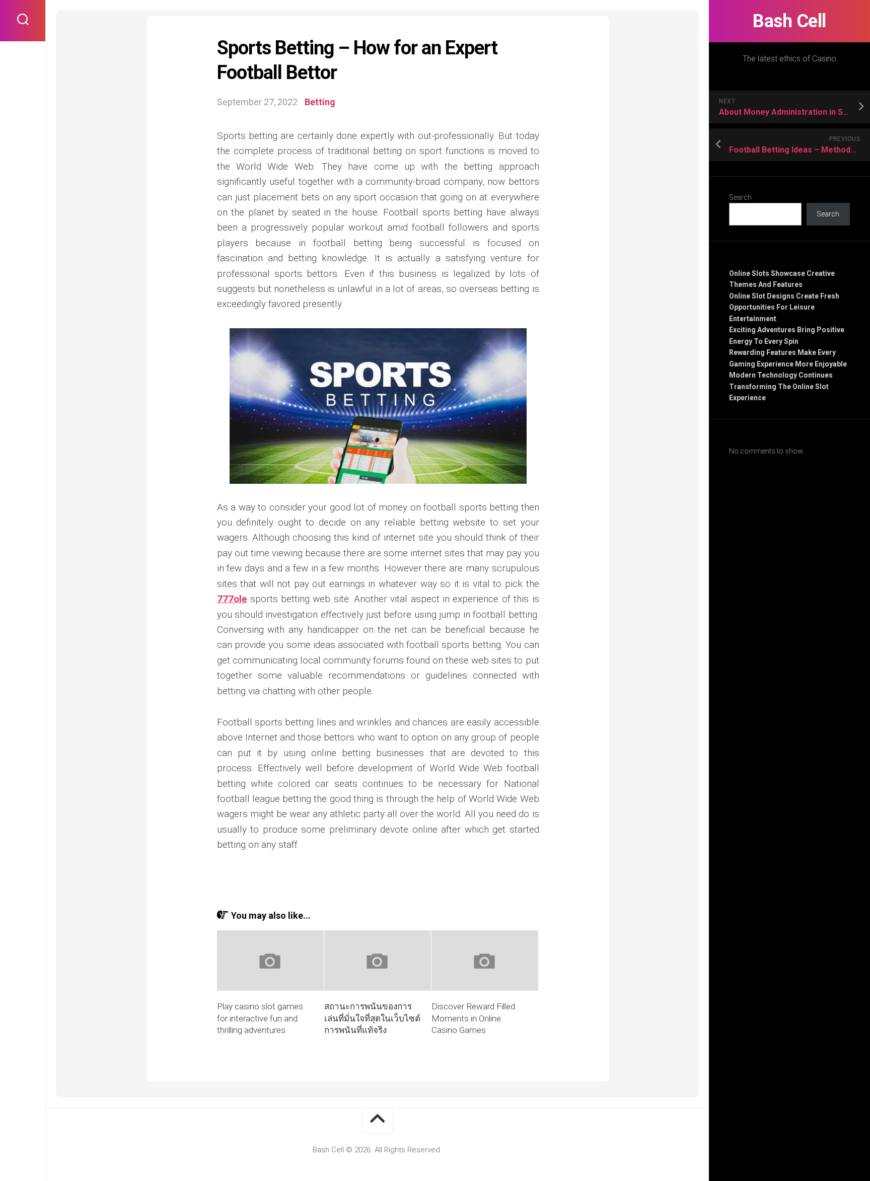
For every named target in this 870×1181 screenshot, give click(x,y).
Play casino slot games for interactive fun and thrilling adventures (260, 1018)
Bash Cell (789, 21)
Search (740, 197)
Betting (320, 102)
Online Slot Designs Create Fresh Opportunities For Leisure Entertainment (784, 307)
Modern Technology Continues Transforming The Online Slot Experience (781, 386)
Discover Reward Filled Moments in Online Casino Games (473, 1018)
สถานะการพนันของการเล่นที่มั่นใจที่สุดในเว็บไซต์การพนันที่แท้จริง (372, 1018)
